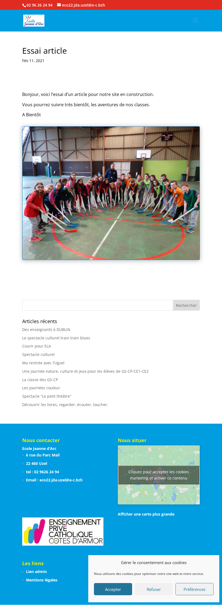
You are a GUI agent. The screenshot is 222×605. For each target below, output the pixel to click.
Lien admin (36, 571)
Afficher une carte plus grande (146, 514)
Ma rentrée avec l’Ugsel (43, 362)
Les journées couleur (41, 387)
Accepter (113, 589)
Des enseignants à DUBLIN (46, 329)
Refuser (154, 589)
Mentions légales (41, 580)
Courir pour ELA (36, 346)
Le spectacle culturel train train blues (56, 337)
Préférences (194, 589)
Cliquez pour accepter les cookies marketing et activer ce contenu (158, 475)
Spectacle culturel (38, 354)
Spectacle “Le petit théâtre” (46, 396)
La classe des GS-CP (40, 379)
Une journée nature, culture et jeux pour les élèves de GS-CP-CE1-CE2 (85, 371)
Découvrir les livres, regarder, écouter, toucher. (65, 404)
